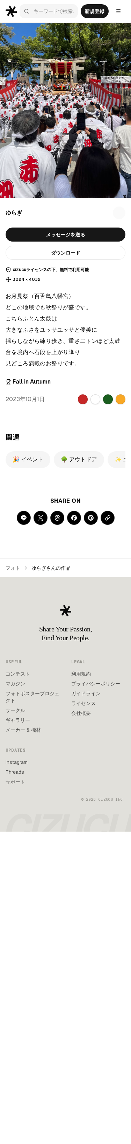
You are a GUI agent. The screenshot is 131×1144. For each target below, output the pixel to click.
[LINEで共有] (24, 518)
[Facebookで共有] (74, 518)
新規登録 (94, 11)
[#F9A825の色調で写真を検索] (120, 399)
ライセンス (83, 703)
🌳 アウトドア (79, 459)
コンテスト (18, 674)
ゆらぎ (14, 212)
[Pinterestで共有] (91, 518)
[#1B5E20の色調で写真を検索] (108, 399)
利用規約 (81, 674)
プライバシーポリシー (95, 684)
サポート (15, 782)
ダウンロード (65, 253)
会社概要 (81, 713)
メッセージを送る (65, 234)
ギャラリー (18, 720)
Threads (15, 772)
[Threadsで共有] (57, 518)
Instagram (17, 762)
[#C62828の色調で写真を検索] (83, 399)
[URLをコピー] (108, 518)
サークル (15, 710)
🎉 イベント (28, 459)
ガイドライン (86, 693)
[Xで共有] (41, 518)
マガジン (15, 684)
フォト (13, 568)
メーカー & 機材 (23, 730)
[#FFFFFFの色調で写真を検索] (95, 399)
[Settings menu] (118, 11)
